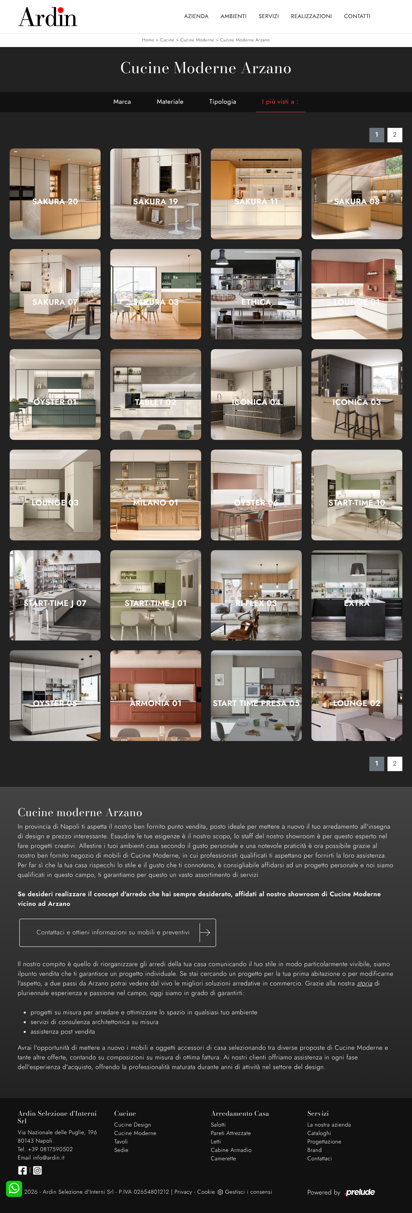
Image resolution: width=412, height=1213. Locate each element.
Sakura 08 (357, 201)
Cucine (167, 40)
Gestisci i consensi (248, 1192)
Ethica (256, 302)
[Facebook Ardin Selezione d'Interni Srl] (22, 1170)
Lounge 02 (357, 703)
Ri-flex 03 (256, 603)
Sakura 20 (55, 201)
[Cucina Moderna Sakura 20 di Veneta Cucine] (55, 193)
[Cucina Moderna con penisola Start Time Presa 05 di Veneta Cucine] (256, 696)
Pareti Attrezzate (231, 1133)
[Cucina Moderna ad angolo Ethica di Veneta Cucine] (256, 294)
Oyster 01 (55, 402)
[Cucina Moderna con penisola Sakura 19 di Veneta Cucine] (155, 193)
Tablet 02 (156, 402)
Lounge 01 (357, 302)
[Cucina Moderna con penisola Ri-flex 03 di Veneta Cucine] (256, 595)
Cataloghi (319, 1133)
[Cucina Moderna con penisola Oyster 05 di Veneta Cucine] (55, 696)
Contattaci (319, 1159)
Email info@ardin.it (41, 1158)
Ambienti (234, 16)
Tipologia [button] (222, 102)
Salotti (218, 1125)
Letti (216, 1142)
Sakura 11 (256, 201)
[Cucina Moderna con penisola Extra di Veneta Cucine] (356, 595)
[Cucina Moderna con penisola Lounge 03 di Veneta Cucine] (55, 494)
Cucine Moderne (197, 40)
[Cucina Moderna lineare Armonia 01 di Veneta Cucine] (155, 696)
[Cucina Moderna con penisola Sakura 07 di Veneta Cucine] (55, 294)
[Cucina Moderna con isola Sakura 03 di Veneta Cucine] (155, 294)
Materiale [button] (170, 102)
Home (148, 40)
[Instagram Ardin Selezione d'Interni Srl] (37, 1170)
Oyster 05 (55, 703)
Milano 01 (155, 503)
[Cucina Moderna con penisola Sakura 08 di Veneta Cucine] (356, 193)
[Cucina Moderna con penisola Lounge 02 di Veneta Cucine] (356, 696)
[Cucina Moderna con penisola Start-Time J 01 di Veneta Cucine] (155, 595)
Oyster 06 (256, 503)
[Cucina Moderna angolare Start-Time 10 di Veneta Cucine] (356, 494)
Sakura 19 (155, 201)
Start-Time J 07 (55, 603)
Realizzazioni (311, 16)
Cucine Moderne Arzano (245, 40)
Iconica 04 (256, 402)
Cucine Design (132, 1125)
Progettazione (324, 1142)
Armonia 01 (156, 703)
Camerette (223, 1159)
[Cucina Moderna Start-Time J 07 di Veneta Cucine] (55, 595)
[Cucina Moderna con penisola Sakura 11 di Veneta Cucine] (256, 193)
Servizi (269, 16)
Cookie (206, 1192)
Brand (314, 1150)
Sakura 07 (55, 302)
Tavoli (121, 1142)
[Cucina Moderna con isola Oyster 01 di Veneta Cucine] (55, 394)
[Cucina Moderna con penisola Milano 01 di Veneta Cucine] (155, 494)
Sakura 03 (156, 302)
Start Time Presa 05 (256, 703)
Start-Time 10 (356, 503)
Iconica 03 (357, 402)
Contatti (357, 16)
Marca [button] (122, 102)
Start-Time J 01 (156, 603)
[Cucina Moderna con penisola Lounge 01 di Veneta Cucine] (356, 294)
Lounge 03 (54, 503)
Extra (357, 603)
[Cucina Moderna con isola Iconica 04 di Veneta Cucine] (256, 394)
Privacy (183, 1192)
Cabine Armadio (231, 1150)
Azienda (196, 16)
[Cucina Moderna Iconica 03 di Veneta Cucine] (356, 394)
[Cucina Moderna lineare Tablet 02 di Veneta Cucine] (155, 394)
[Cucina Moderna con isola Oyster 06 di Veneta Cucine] (256, 494)
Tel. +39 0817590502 (45, 1149)
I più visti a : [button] (280, 102)
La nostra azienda (329, 1125)
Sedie (121, 1150)
